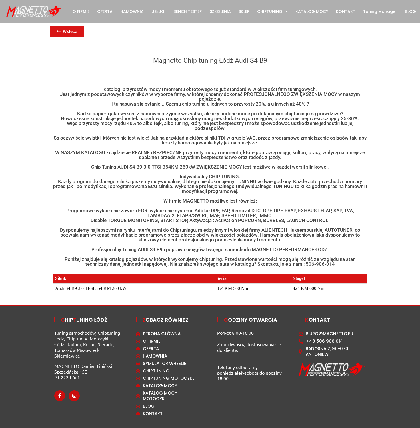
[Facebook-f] (59, 395)
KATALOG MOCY (311, 11)
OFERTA (105, 11)
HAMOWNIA (132, 11)
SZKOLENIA (220, 11)
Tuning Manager (380, 11)
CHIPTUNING (269, 11)
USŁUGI (158, 11)
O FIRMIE (81, 11)
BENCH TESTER (187, 11)
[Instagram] (74, 395)
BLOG (410, 11)
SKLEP (244, 11)
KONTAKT (345, 11)
